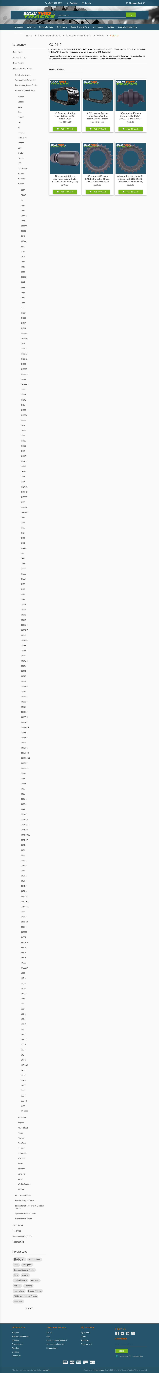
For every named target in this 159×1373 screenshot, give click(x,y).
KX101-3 (24, 712)
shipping (47, 1370)
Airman (21, 97)
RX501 (23, 958)
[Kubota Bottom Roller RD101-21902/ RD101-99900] (131, 95)
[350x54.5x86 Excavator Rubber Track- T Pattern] (98, 95)
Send (121, 1351)
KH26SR (24, 497)
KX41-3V (24, 840)
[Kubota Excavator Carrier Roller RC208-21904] (65, 158)
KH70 (23, 584)
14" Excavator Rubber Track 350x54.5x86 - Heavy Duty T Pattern (97, 116)
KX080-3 (24, 697)
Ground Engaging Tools (127, 27)
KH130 (23, 446)
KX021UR (24, 630)
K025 (23, 262)
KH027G (24, 354)
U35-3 (23, 1034)
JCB (19, 163)
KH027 (23, 349)
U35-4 (23, 1050)
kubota (17, 1286)
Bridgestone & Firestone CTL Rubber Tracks (29, 1207)
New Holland (23, 1128)
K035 (23, 282)
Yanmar (21, 1189)
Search (49, 1332)
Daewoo (21, 132)
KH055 (23, 410)
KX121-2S (25, 727)
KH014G (24, 333)
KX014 (23, 620)
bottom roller (34, 1259)
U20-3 (23, 983)
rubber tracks (34, 1291)
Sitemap (15, 1332)
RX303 (23, 952)
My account (85, 1332)
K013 (23, 236)
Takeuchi (21, 1158)
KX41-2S (24, 819)
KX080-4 (24, 702)
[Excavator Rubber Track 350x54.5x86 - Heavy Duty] (65, 95)
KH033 (23, 379)
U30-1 (23, 1009)
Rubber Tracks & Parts (80, 27)
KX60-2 (24, 860)
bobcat (19, 1259)
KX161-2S (25, 753)
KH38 (23, 538)
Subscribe (124, 1356)
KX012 (23, 615)
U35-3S (24, 1039)
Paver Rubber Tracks (23, 1219)
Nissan (20, 1133)
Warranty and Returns (20, 1336)
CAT (19, 122)
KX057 (23, 681)
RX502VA (24, 968)
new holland (19, 1291)
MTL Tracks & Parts (23, 1196)
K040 (23, 297)
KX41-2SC (25, 825)
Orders (83, 1336)
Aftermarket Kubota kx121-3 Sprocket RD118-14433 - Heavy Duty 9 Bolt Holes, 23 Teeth (130, 180)
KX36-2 (24, 799)
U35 (22, 1029)
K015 (23, 257)
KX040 (23, 656)
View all (29, 1308)
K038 (23, 292)
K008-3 (23, 221)
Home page (18, 27)
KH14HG (24, 461)
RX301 (23, 937)
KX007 (23, 604)
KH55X (23, 579)
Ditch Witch (22, 138)
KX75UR (24, 896)
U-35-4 (23, 1045)
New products (51, 1348)
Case (20, 112)
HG (22, 200)
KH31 (23, 517)
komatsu (35, 1280)
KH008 (23, 318)
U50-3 (23, 1086)
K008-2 (23, 216)
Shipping (15, 1340)
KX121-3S (25, 738)
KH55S (23, 574)
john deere (20, 1280)
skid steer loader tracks (25, 1296)
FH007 (23, 195)
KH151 (23, 466)
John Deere (22, 168)
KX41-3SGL (25, 835)
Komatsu (21, 178)
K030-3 (23, 277)
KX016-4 (24, 625)
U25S (23, 999)
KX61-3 (23, 881)
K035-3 (23, 287)
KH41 (23, 543)
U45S (23, 1075)
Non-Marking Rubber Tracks (26, 85)
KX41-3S (24, 830)
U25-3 (23, 988)
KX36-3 (23, 804)
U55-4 (23, 1096)
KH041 (23, 395)
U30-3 (23, 1019)
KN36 (23, 599)
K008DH (24, 231)
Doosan (21, 143)
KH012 (23, 323)
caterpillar (27, 1265)
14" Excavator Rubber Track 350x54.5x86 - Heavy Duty (65, 116)
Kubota (100, 35)
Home (29, 35)
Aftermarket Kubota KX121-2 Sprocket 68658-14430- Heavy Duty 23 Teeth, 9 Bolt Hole (97, 180)
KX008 (23, 610)
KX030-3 (24, 640)
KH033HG (24, 384)
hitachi (25, 1275)
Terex (20, 1164)
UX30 (23, 1106)
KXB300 (24, 932)
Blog (48, 1336)
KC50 (23, 251)
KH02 (23, 344)
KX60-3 (23, 865)
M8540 (23, 241)
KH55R (23, 569)
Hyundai (21, 158)
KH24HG (24, 487)
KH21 (23, 477)
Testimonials (18, 1242)
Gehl (19, 148)
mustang (28, 1286)
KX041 (23, 671)
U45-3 (23, 1060)
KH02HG (24, 359)
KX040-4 (24, 661)
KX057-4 (24, 686)
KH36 (23, 528)
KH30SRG (24, 512)
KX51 (23, 850)
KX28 (23, 789)
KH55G (23, 564)
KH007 (23, 313)
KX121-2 (114, 35)
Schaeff (21, 1148)
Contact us (16, 1356)
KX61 (23, 871)
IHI (19, 127)
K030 (23, 272)
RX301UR (24, 942)
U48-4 (23, 1080)
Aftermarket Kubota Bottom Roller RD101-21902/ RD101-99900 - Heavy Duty (130, 117)
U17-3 (23, 978)
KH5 (22, 553)
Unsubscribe (138, 1356)
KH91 (23, 594)
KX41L (23, 845)
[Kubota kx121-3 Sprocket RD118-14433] (131, 158)
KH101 (23, 430)
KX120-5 (24, 717)
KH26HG (24, 492)
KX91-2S (24, 922)
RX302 (23, 947)
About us (15, 1348)
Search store (63, 15)
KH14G (23, 456)
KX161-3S (25, 768)
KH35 (23, 523)
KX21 (23, 778)
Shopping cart (86, 1344)
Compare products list (55, 1344)
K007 (23, 205)
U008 (23, 973)
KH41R (23, 548)
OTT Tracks (98, 27)
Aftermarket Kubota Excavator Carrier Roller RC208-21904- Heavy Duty (65, 179)
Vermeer (21, 1174)
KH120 (23, 441)
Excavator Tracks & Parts (78, 35)
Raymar (21, 1138)
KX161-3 (24, 763)
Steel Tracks (62, 27)
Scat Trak (22, 1143)
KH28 (23, 502)
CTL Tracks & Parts (22, 75)
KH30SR (24, 507)
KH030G (24, 369)
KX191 (23, 773)
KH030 (23, 364)
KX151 (23, 743)
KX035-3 (24, 651)
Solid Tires (31, 27)
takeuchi (18, 1301)
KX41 (23, 809)
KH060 (23, 420)
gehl (16, 1275)
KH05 (23, 405)
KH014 (23, 328)
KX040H (24, 666)
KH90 (23, 589)
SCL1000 (24, 1111)
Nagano (21, 1123)
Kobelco (21, 173)
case (16, 1265)
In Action (15, 1352)
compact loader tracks (24, 1270)
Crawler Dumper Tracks (24, 1201)
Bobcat (21, 102)
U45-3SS (24, 1065)
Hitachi (20, 117)
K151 (23, 308)
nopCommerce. (98, 1370)
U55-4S (24, 1101)
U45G (23, 1070)
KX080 (23, 691)
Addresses (85, 1340)
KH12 (23, 436)
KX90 (23, 912)
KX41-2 (24, 814)
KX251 (23, 784)
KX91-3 (23, 927)
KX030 (23, 635)
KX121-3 (24, 732)
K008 (23, 210)
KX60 (23, 855)
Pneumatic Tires (46, 27)
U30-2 (23, 1014)
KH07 (23, 425)
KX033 (23, 645)
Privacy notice (17, 1344)
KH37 (23, 533)
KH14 (23, 451)
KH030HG (24, 374)
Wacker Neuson (24, 1184)
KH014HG (24, 338)
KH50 (23, 558)
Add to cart (65, 129)
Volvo (20, 1179)
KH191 (23, 471)
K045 (23, 303)
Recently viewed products (56, 1340)
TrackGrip (110, 27)
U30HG (23, 1024)
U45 (22, 1055)
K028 (23, 267)
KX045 (23, 676)
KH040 (23, 390)
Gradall (20, 153)
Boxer (20, 107)
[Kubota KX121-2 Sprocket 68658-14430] (98, 158)
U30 (22, 1004)
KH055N (24, 415)
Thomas (21, 1169)
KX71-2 (24, 886)
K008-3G (24, 226)
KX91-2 (24, 917)
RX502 (23, 963)
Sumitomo (22, 1153)
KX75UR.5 (25, 906)
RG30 (23, 246)
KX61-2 (24, 876)
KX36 (23, 794)
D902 (23, 190)
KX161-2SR (25, 758)
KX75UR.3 (25, 901)
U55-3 (23, 1091)
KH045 (23, 400)
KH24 (23, 482)
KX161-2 (24, 748)
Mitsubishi (22, 1117)
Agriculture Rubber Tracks (25, 1213)
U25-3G (24, 993)
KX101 (23, 707)
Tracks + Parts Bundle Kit (25, 80)
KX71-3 (24, 891)
